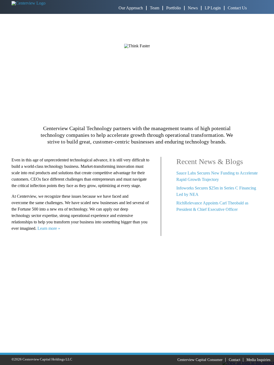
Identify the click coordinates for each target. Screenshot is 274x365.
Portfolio (173, 8)
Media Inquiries (258, 360)
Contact (234, 360)
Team (154, 8)
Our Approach (131, 8)
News (193, 8)
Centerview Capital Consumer (200, 360)
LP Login (213, 8)
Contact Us (237, 8)
